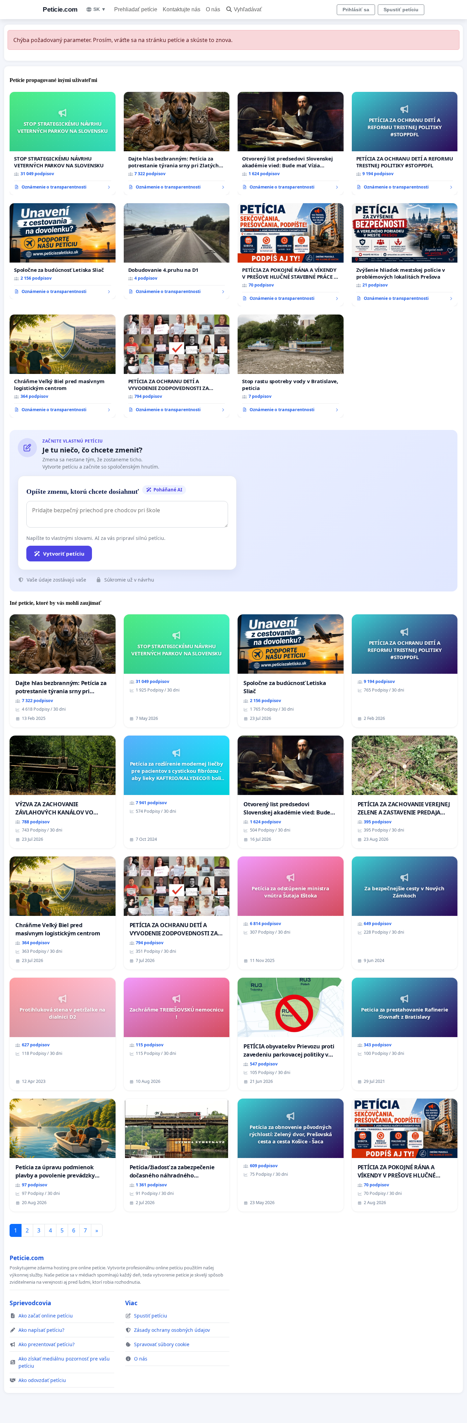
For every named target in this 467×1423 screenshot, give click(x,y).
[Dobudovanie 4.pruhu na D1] (177, 251)
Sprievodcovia (30, 1303)
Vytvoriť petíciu (63, 553)
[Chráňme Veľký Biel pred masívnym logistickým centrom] (63, 366)
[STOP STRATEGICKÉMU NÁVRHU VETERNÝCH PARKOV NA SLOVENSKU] (63, 143)
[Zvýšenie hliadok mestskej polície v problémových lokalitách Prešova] (405, 254)
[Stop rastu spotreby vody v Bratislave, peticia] (291, 366)
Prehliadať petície (135, 9)
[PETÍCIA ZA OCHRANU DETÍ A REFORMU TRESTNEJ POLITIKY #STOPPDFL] (405, 143)
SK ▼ (99, 9)
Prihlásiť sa (356, 9)
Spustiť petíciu (401, 9)
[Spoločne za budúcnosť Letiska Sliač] (63, 251)
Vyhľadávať (248, 9)
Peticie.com (60, 9)
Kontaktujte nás (181, 9)
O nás (213, 9)
